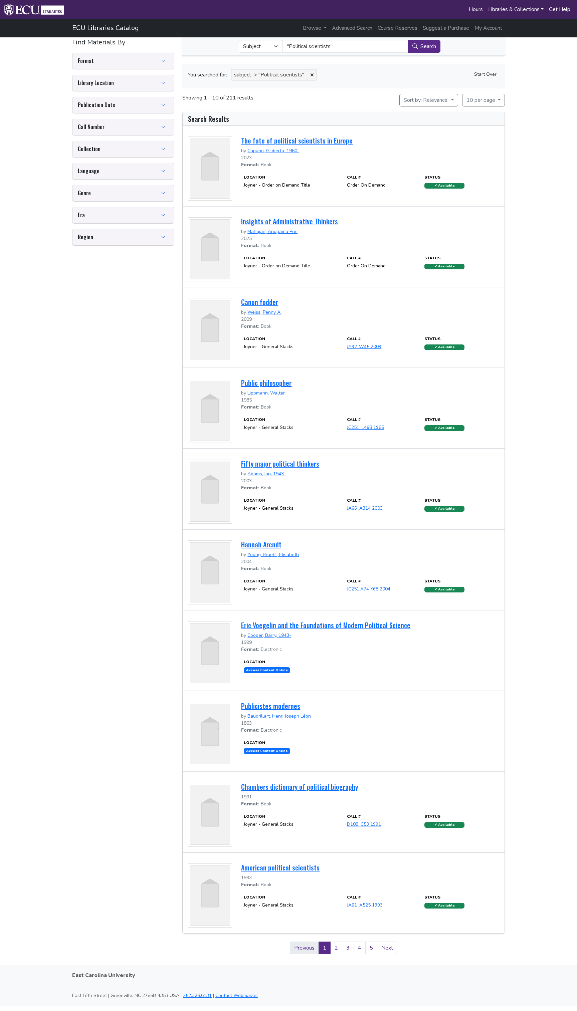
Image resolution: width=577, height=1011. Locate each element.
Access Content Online (267, 670)
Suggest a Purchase (446, 28)
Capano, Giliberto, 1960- (273, 151)
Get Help (559, 9)
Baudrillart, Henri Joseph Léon (279, 716)
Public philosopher (266, 383)
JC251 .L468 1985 (365, 427)
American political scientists (280, 867)
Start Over (485, 74)
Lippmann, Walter (266, 393)
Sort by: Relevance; (427, 100)
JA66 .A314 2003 (365, 508)
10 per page (481, 100)
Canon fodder (259, 302)
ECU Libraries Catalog (105, 27)
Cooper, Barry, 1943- (269, 635)
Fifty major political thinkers (280, 464)
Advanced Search (352, 28)
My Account (488, 28)
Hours (476, 9)
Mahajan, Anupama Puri (272, 231)
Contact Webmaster (236, 995)
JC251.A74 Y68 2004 (368, 589)
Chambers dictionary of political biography (299, 787)
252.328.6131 (197, 995)
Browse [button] (313, 28)
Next (387, 948)
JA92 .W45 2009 (364, 346)
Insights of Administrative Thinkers (289, 221)
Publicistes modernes (270, 706)
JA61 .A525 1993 (365, 905)
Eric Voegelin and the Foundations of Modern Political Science (325, 625)
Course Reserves (397, 28)
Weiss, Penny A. (264, 312)
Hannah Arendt (261, 544)
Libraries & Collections (514, 9)
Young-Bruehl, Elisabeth (273, 554)
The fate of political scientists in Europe (297, 141)
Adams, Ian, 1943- (266, 474)
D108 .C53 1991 (364, 824)
